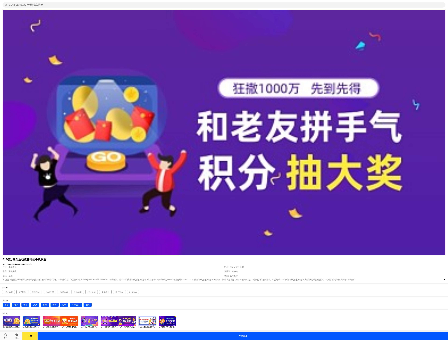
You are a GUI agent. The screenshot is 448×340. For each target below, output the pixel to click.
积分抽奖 (9, 291)
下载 (30, 335)
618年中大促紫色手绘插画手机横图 (127, 327)
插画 (54, 304)
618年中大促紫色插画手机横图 (89, 327)
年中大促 (76, 304)
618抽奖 (22, 291)
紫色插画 (119, 291)
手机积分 (105, 291)
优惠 (88, 304)
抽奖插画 (36, 291)
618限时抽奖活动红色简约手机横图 (69, 327)
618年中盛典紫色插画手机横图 (109, 327)
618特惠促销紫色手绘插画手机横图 (167, 327)
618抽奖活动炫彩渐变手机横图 (51, 327)
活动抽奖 (50, 291)
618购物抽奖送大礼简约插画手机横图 (31, 327)
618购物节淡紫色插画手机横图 (147, 327)
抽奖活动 (64, 291)
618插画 (133, 291)
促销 (64, 304)
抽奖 (25, 304)
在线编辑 (243, 335)
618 (6, 304)
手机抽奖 (78, 291)
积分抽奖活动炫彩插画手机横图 (11, 327)
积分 (16, 304)
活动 (35, 304)
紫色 (45, 304)
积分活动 (92, 291)
